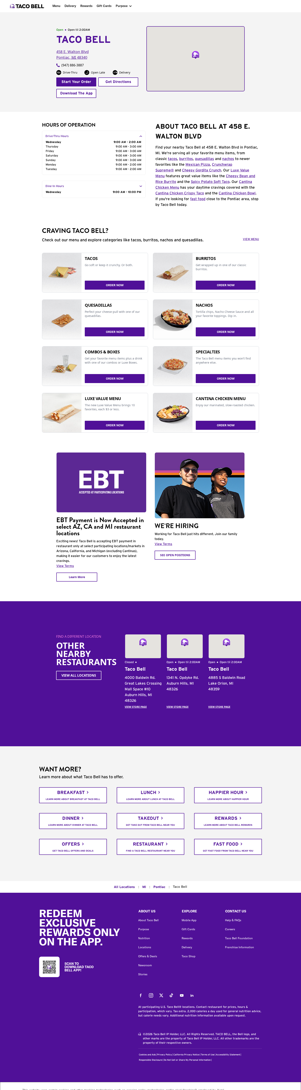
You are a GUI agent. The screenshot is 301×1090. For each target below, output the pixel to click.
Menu (56, 6)
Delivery (70, 6)
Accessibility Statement (228, 1055)
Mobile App (189, 920)
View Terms (65, 566)
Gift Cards (104, 6)
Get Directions (118, 82)
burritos (186, 159)
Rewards (86, 6)
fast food (197, 199)
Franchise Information (239, 947)
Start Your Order (76, 82)
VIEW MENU (251, 239)
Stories (142, 974)
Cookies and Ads (147, 1055)
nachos (228, 159)
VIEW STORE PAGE (136, 707)
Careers (230, 929)
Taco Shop (188, 956)
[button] (156, 912)
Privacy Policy (164, 1055)
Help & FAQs (233, 920)
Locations (144, 947)
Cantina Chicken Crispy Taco (179, 193)
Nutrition (144, 938)
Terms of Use (207, 1055)
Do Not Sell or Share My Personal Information (187, 1060)
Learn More (77, 577)
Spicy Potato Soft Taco (210, 182)
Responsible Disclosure (150, 1060)
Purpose (122, 6)
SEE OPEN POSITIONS (175, 555)
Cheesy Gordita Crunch (201, 170)
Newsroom (145, 965)
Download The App (76, 93)
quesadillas (204, 159)
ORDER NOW (115, 285)
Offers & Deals (147, 956)
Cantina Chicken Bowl (237, 193)
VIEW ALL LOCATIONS (78, 675)
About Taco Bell (148, 920)
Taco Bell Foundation (239, 938)
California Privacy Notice (186, 1055)
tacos (172, 159)
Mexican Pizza (198, 165)
